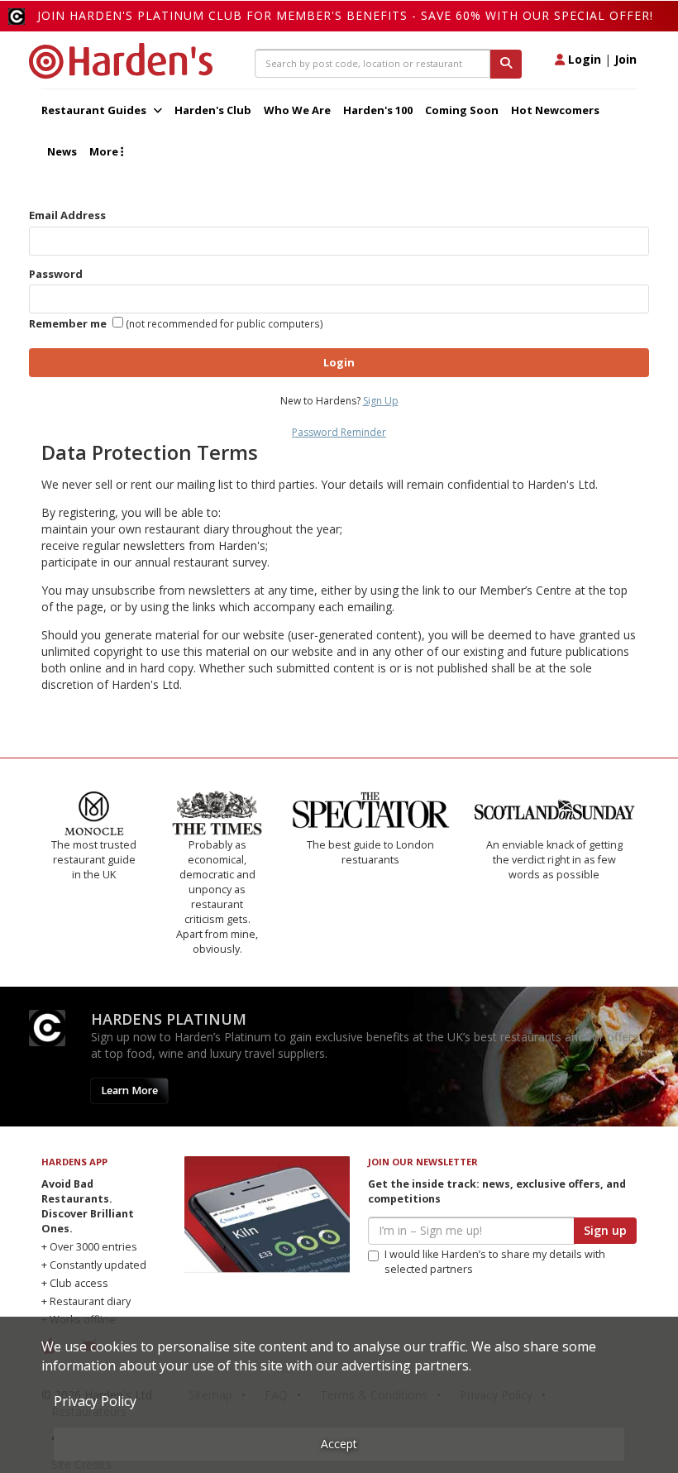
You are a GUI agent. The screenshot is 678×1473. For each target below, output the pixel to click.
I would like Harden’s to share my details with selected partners (494, 1261)
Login (583, 59)
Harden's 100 (378, 110)
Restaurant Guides (95, 110)
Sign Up (381, 401)
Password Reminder (339, 432)
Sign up (605, 1230)
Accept (339, 1443)
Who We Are (297, 110)
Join (625, 59)
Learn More (129, 1090)
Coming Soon (462, 110)
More (105, 151)
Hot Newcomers (555, 110)
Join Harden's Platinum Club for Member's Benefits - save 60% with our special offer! (345, 15)
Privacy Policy (95, 1401)
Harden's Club (212, 110)
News (62, 151)
